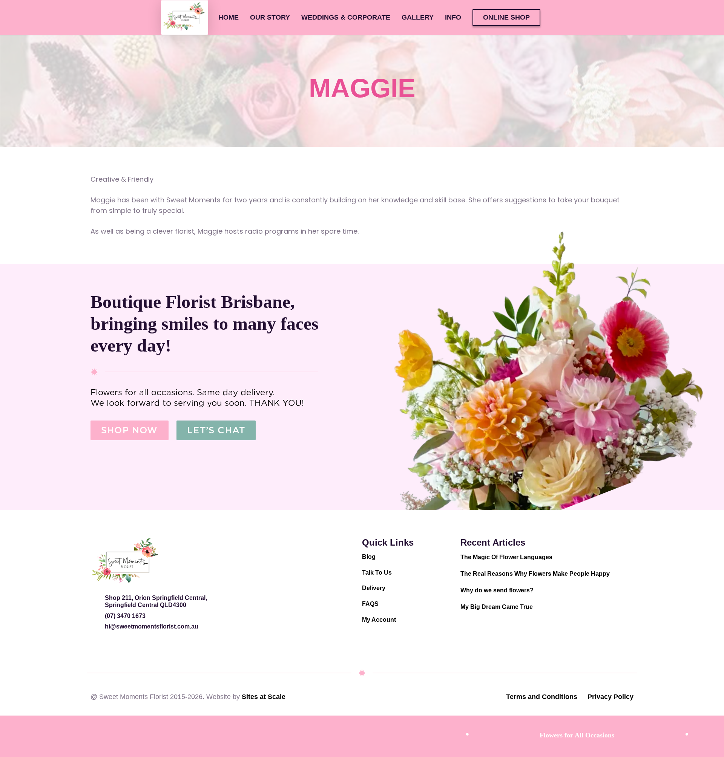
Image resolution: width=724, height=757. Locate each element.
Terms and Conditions (541, 696)
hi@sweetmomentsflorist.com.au (151, 626)
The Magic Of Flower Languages (506, 557)
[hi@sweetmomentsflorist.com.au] (97, 626)
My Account (379, 619)
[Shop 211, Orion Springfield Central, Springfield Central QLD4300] (97, 597)
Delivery (373, 588)
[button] (467, 18)
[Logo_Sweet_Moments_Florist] (184, 17)
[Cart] (557, 17)
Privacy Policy (610, 696)
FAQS (370, 604)
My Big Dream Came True (496, 607)
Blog (369, 557)
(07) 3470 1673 (125, 616)
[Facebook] (115, 647)
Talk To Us (377, 572)
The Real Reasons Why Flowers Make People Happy (535, 573)
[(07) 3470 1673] (97, 615)
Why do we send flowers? (497, 590)
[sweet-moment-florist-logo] (124, 560)
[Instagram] (97, 647)
